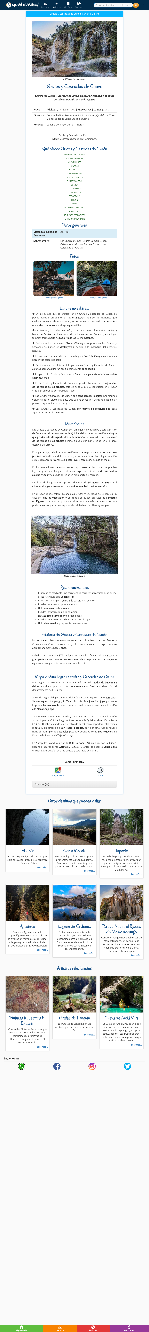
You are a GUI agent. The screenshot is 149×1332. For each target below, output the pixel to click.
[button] (143, 5)
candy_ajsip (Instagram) (54, 297)
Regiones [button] (79, 7)
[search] (113, 5)
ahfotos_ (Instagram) (77, 79)
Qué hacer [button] (57, 7)
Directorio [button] (68, 7)
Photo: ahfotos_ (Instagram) (74, 576)
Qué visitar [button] (45, 7)
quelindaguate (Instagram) (97, 297)
